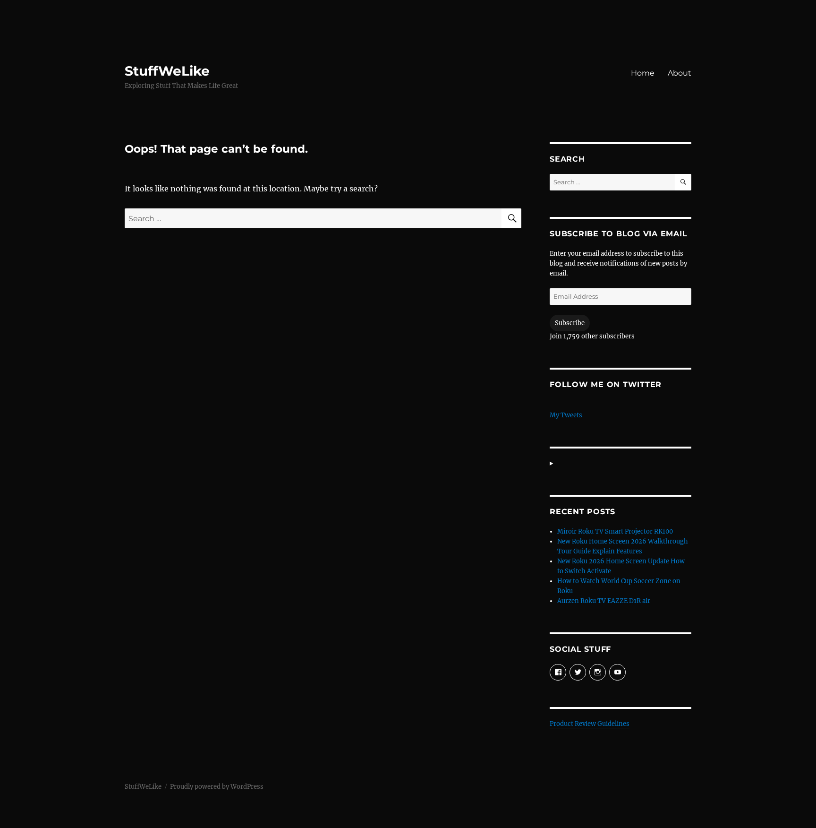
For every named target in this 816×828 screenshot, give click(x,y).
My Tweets (566, 415)
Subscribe (570, 323)
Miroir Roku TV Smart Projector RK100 (615, 531)
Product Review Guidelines (589, 724)
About (679, 73)
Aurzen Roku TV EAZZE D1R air (603, 601)
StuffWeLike (167, 71)
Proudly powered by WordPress (217, 787)
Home (642, 73)
